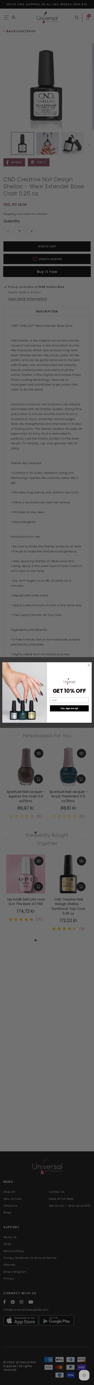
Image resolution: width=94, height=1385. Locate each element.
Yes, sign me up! (69, 708)
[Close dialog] (89, 665)
